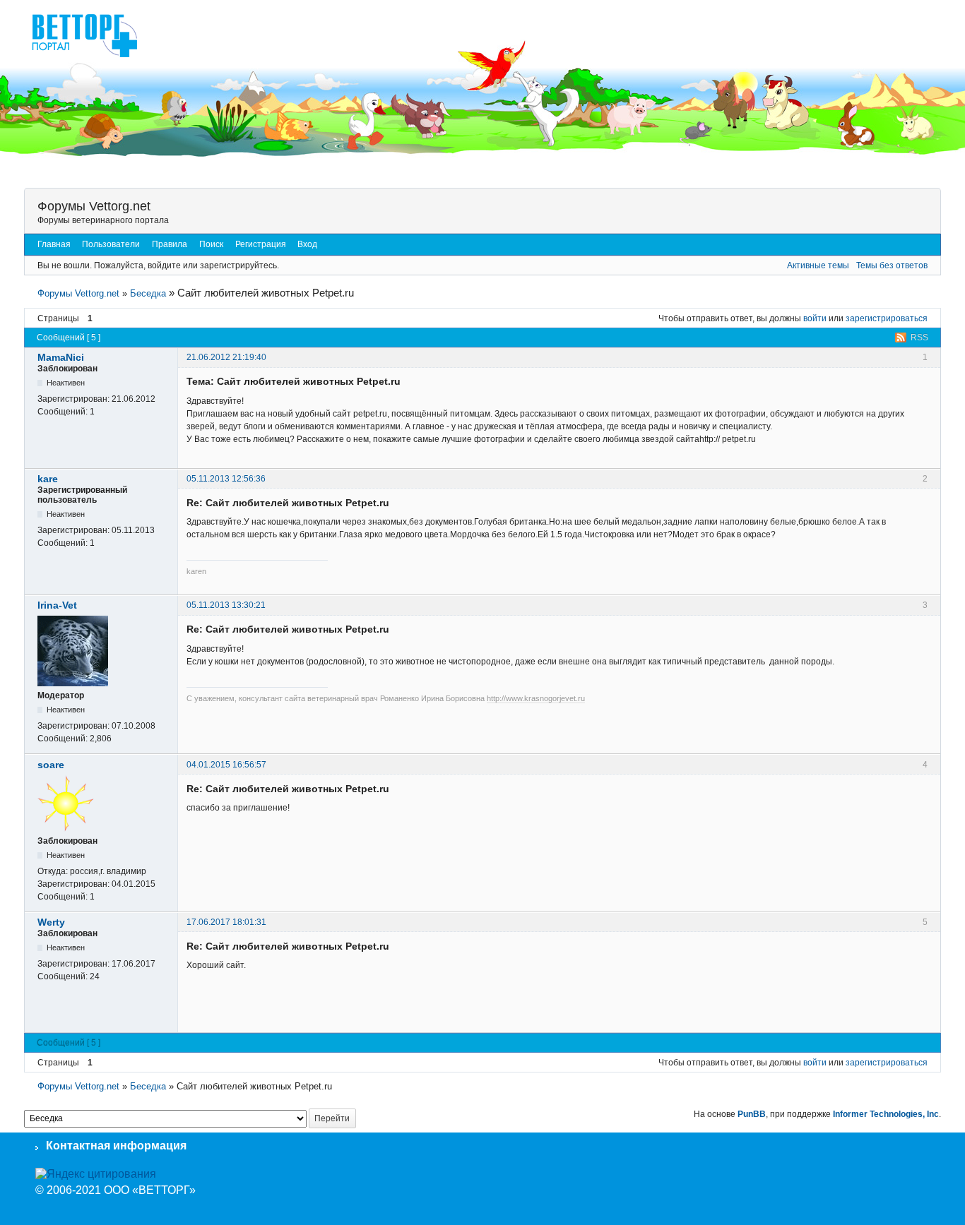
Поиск (211, 244)
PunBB (752, 1114)
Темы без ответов (892, 265)
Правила (169, 244)
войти (815, 318)
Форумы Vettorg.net (93, 206)
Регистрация (260, 244)
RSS (919, 337)
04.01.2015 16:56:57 (226, 765)
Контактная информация (116, 1146)
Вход (307, 244)
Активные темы (818, 265)
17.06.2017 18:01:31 (226, 922)
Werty (51, 922)
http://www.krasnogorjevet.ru (536, 698)
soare (50, 764)
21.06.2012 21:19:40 (226, 357)
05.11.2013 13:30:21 (226, 605)
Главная (54, 244)
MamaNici (60, 357)
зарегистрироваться (887, 318)
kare (47, 478)
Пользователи (111, 244)
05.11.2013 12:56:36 (226, 479)
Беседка (148, 293)
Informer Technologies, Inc (886, 1114)
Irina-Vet (57, 605)
